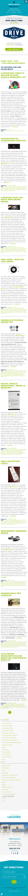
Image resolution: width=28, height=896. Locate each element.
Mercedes (7, 375)
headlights (18, 707)
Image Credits (11, 891)
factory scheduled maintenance (20, 189)
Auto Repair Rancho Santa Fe (10, 735)
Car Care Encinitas (7, 757)
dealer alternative (15, 372)
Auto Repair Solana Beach (9, 737)
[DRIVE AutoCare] (14, 33)
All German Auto (10, 369)
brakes (6, 248)
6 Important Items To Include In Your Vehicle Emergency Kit (13, 75)
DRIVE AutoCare (5, 163)
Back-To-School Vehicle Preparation (11, 780)
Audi (3, 770)
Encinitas (23, 250)
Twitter (15, 853)
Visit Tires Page (14, 22)
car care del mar (12, 248)
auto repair (6, 186)
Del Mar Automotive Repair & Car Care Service (13, 373)
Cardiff (2, 188)
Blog (10, 61)
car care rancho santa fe (8, 187)
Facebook (11, 853)
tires (5, 313)
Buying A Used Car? (7, 787)
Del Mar (6, 188)
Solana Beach (12, 190)
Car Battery (5, 749)
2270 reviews (18, 44)
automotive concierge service (10, 775)
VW (5, 376)
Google (13, 853)
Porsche (11, 375)
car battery (6, 130)
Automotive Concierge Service (10, 740)
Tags (16, 61)
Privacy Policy (17, 891)
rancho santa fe (4, 190)
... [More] (3, 759)
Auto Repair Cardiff (11, 185)
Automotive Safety (7, 745)
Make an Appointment (14, 49)
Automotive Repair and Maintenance (11, 742)
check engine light (16, 522)
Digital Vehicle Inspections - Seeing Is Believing (13, 386)
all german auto (7, 370)
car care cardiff (6, 752)
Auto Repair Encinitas (7, 730)
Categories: (5, 720)
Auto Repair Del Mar (11, 703)
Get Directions (15, 851)
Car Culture (9, 129)
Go (14, 881)
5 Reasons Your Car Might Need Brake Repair (12, 200)
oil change (18, 646)
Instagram (17, 853)
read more (15, 126)
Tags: (2, 762)
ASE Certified (7, 247)
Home (3, 61)
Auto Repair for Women (8, 733)
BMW (3, 747)
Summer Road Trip (13, 647)
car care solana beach (13, 63)
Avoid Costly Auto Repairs (15, 186)
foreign (2, 375)
